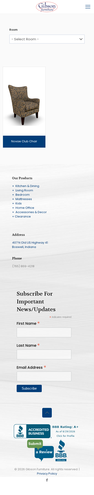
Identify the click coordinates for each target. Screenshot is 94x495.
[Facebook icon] (47, 480)
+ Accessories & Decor (29, 212)
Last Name (28, 345)
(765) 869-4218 (23, 266)
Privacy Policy (47, 473)
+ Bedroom (21, 194)
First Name (28, 323)
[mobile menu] (88, 7)
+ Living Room (22, 190)
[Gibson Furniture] (47, 7)
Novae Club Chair (24, 141)
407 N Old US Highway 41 (30, 242)
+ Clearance (21, 216)
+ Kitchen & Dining (25, 186)
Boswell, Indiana (24, 247)
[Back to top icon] (47, 413)
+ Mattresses (22, 199)
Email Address (31, 367)
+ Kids (17, 203)
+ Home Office (23, 208)
